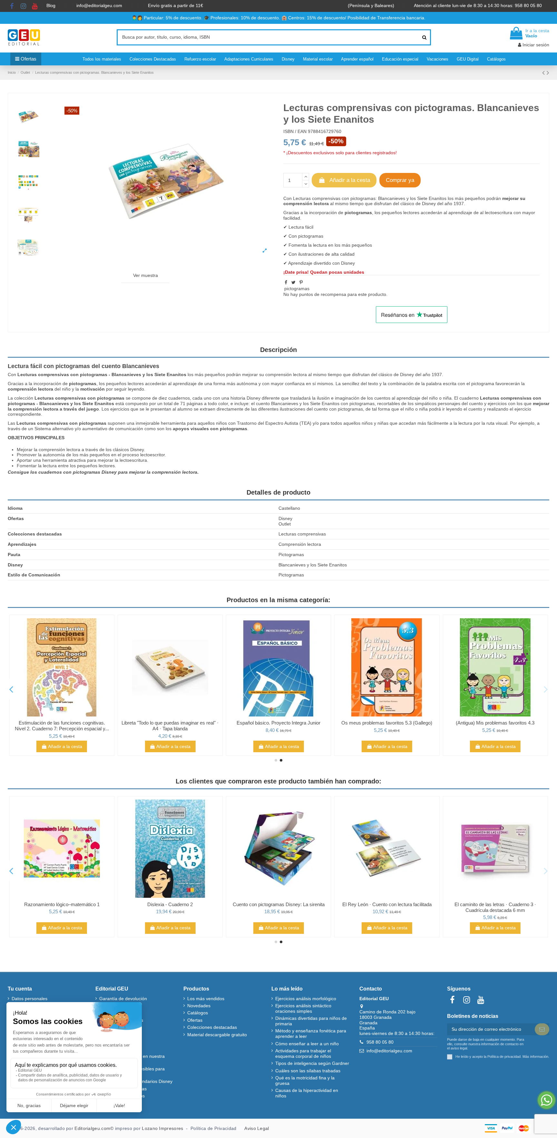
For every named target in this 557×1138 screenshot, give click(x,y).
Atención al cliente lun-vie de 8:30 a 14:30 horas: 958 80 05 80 (478, 5)
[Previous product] (544, 72)
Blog (51, 5)
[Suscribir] (542, 1029)
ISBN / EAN (295, 131)
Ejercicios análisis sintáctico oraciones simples (303, 1008)
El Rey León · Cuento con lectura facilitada (387, 904)
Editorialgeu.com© (93, 1128)
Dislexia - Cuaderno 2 (170, 904)
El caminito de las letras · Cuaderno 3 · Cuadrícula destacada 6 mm (495, 907)
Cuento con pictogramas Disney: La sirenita (279, 904)
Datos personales (29, 998)
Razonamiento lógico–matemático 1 (62, 904)
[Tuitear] (293, 282)
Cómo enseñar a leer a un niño (307, 1043)
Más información (535, 1056)
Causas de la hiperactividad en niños (306, 1093)
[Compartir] (286, 282)
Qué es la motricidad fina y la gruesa (305, 1080)
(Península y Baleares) (372, 5)
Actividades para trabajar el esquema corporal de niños (303, 1053)
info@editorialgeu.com (99, 5)
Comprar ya (400, 180)
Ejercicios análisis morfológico (305, 998)
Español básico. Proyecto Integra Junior (278, 722)
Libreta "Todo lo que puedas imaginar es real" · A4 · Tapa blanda (170, 725)
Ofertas (194, 1020)
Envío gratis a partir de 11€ (175, 5)
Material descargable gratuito (217, 1034)
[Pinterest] (301, 282)
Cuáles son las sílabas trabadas (307, 1070)
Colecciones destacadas (212, 1027)
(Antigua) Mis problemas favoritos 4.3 (495, 722)
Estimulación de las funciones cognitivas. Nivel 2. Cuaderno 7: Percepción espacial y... (62, 725)
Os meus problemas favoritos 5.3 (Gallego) (386, 722)
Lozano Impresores (162, 1128)
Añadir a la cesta (349, 180)
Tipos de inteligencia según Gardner (312, 1063)
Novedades (198, 1005)
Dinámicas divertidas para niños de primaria (311, 1021)
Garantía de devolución (123, 998)
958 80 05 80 (380, 1042)
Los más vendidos (205, 998)
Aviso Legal (256, 1128)
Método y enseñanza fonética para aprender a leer (310, 1033)
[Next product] (548, 72)
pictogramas (296, 288)
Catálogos (197, 1012)
